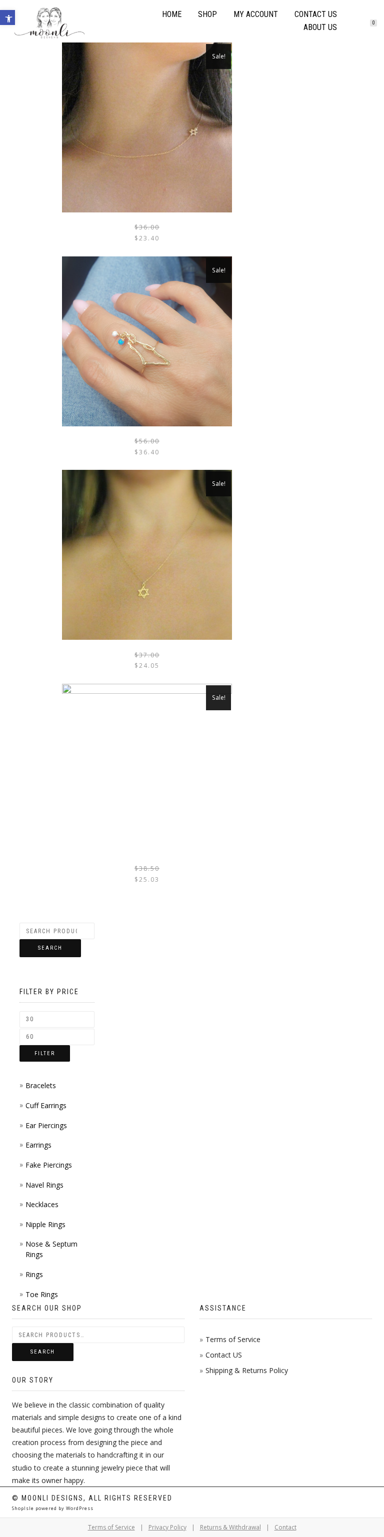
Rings (34, 1274)
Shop (207, 14)
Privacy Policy (167, 1527)
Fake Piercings (49, 1165)
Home (172, 14)
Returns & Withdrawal (230, 1527)
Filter (44, 1053)
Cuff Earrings (46, 1105)
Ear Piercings (46, 1125)
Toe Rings (42, 1294)
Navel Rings (45, 1185)
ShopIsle (24, 1508)
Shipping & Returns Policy (247, 1370)
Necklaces (42, 1204)
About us (320, 27)
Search (50, 948)
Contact (285, 1527)
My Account (256, 14)
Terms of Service (233, 1339)
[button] (7, 17)
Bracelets (41, 1085)
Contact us (315, 14)
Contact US (224, 1355)
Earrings (39, 1145)
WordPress (79, 1508)
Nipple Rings (46, 1224)
